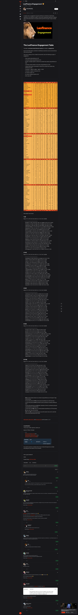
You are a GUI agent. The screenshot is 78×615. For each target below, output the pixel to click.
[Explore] (20, 9)
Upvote (64, 612)
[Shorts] (20, 16)
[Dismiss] (76, 604)
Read (72, 612)
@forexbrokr (31, 419)
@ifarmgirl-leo (34, 435)
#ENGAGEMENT (26, 462)
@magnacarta (39, 419)
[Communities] (20, 19)
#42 (44, 586)
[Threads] (20, 6)
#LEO (30, 462)
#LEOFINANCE (34, 462)
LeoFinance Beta (32, 459)
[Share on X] (53, 13)
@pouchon (32, 433)
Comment (68, 612)
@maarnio (27, 436)
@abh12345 (27, 435)
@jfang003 (26, 419)
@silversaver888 (33, 436)
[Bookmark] (45, 466)
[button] (20, 613)
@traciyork (27, 433)
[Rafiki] (20, 11)
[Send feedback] (20, 4)
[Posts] (20, 14)
